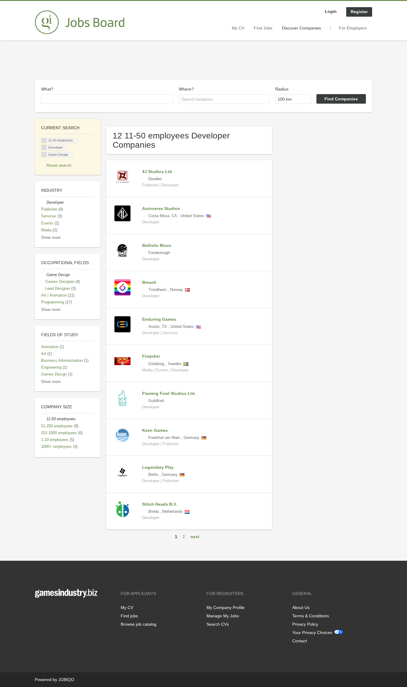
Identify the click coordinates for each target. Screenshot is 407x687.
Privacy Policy (305, 624)
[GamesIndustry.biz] (79, 22)
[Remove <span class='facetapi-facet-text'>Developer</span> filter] (44, 147)
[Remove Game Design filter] (43, 275)
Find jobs (129, 615)
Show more (50, 238)
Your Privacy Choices (312, 632)
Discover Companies (301, 28)
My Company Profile (225, 607)
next (194, 536)
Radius (281, 89)
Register (359, 11)
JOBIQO (66, 679)
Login (331, 11)
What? (47, 89)
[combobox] (107, 99)
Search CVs (217, 624)
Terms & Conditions (310, 615)
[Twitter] (49, 610)
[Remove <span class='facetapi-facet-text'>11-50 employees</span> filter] (44, 140)
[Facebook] (39, 610)
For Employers (353, 28)
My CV (238, 28)
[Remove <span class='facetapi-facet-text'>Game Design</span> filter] (44, 154)
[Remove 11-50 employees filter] (43, 419)
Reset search (59, 165)
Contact (299, 640)
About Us (301, 607)
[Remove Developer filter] (43, 202)
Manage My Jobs (222, 615)
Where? (186, 89)
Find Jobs (263, 28)
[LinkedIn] (58, 610)
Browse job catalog (138, 624)
